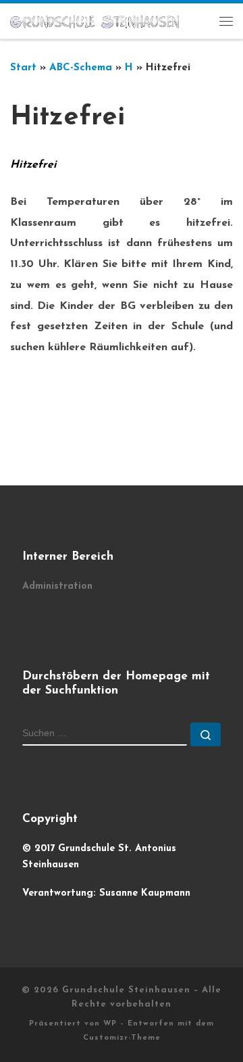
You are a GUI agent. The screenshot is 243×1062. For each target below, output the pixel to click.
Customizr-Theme (122, 1038)
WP (110, 1024)
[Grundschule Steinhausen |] (94, 21)
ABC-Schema (80, 68)
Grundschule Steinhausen (126, 990)
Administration (57, 586)
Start (23, 68)
